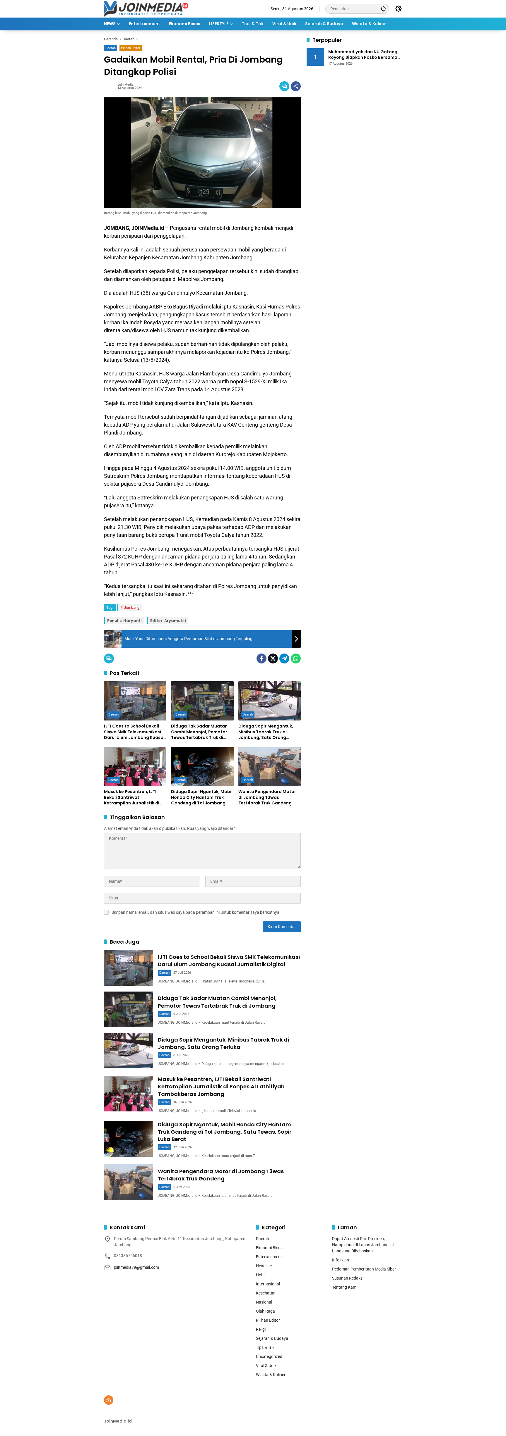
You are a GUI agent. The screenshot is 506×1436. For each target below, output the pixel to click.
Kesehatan (266, 1293)
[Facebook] (261, 658)
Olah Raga (265, 1311)
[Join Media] (146, 8)
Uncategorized (269, 1356)
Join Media (125, 84)
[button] (383, 8)
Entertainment (269, 1256)
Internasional (268, 1284)
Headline (264, 1265)
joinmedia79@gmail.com (136, 1267)
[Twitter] (273, 658)
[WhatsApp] (296, 658)
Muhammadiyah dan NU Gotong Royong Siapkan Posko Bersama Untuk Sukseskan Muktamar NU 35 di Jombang (364, 55)
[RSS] (108, 1400)
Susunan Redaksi (347, 1278)
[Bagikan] (296, 86)
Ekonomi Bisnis (269, 1247)
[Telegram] (284, 658)
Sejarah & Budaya (272, 1338)
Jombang (131, 607)
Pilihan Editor (130, 48)
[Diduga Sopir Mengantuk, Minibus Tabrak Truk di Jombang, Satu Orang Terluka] (269, 700)
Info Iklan (340, 1260)
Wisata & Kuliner (271, 1374)
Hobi (260, 1275)
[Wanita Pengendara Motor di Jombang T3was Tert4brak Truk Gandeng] (269, 766)
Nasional (264, 1302)
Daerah (110, 48)
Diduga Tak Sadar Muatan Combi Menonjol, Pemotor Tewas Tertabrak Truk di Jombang (199, 732)
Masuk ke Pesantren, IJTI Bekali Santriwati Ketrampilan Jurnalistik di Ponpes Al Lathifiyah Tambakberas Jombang (131, 797)
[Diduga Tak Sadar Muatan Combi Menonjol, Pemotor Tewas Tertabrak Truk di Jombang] (202, 700)
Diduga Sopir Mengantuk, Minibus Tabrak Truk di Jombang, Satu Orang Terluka (265, 732)
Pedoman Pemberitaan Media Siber (364, 1269)
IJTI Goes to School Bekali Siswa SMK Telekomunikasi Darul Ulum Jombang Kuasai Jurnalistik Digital (134, 732)
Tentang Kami (344, 1287)
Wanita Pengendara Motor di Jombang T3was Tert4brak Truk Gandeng (267, 797)
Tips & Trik (265, 1347)
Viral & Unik (266, 1365)
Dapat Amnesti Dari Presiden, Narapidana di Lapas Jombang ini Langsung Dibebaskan (363, 1244)
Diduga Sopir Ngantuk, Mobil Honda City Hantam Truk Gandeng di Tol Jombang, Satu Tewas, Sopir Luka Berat (202, 797)
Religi (261, 1329)
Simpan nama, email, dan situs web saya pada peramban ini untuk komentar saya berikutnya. (196, 912)
